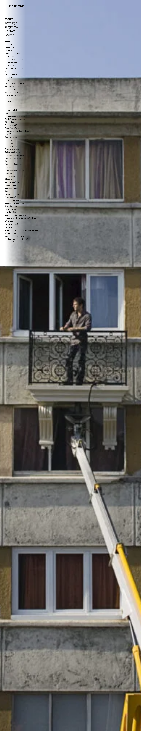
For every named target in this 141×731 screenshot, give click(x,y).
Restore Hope (10, 185)
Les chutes (9, 65)
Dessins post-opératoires (15, 83)
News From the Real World (15, 68)
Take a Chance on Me (13, 194)
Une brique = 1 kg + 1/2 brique (16, 236)
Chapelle (8, 179)
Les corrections (11, 101)
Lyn (6, 113)
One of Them (10, 191)
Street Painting (11, 74)
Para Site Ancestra (12, 224)
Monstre (8, 140)
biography (11, 27)
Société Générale (12, 137)
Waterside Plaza (11, 92)
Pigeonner (9, 104)
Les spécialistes (11, 188)
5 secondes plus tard (13, 95)
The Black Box (10, 212)
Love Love (9, 173)
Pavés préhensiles (12, 149)
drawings (11, 23)
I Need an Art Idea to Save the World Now (20, 218)
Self (6, 161)
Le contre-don (10, 47)
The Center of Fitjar (12, 125)
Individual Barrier (11, 242)
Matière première (11, 146)
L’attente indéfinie (12, 110)
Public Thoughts (11, 56)
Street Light (9, 122)
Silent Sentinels (11, 206)
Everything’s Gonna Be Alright (16, 215)
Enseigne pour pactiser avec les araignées (21, 230)
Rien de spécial (11, 176)
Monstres (9, 143)
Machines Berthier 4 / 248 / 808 (17, 239)
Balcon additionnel (13, 152)
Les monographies (12, 62)
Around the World (12, 197)
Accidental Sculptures (13, 164)
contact (10, 31)
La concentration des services (17, 131)
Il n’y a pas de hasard (13, 200)
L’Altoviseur (9, 221)
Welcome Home (11, 233)
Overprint (8, 77)
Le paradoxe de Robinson (15, 170)
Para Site (8, 227)
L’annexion (9, 107)
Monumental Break (12, 89)
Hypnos (8, 167)
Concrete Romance (12, 53)
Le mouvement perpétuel (14, 203)
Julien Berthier (15, 6)
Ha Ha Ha (8, 50)
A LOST (8, 134)
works (9, 19)
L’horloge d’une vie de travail (16, 155)
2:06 (7, 71)
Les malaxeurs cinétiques (15, 116)
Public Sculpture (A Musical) (15, 119)
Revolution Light (11, 209)
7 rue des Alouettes (12, 86)
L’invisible (8, 44)
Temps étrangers (11, 80)
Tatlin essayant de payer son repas (18, 59)
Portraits (8, 98)
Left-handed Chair (12, 182)
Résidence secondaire (14, 158)
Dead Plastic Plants (12, 128)
